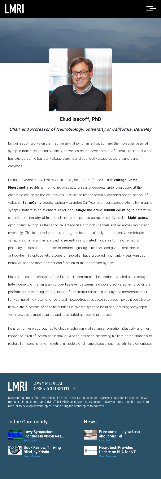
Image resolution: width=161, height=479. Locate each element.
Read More (30, 440)
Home (126, 69)
